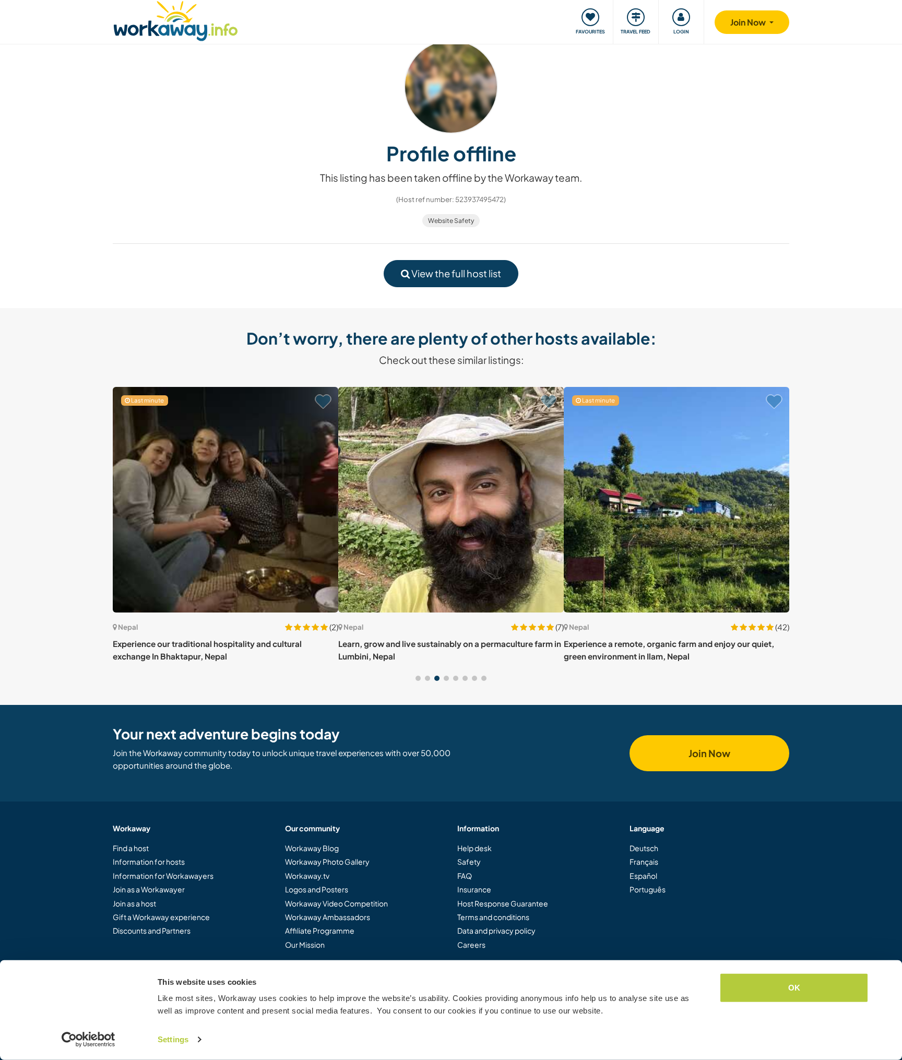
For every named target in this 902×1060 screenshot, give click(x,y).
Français (644, 861)
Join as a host (134, 903)
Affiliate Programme (319, 930)
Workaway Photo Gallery (327, 861)
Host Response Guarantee (502, 903)
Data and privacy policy (496, 930)
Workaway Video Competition (336, 903)
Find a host (131, 848)
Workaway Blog (312, 848)
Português (648, 889)
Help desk (474, 848)
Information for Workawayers (163, 875)
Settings (173, 1039)
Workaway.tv (307, 875)
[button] (418, 678)
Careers (471, 944)
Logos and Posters (316, 889)
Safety (469, 861)
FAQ (464, 875)
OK (794, 987)
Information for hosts (149, 861)
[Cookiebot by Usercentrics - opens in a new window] (88, 1039)
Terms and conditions (493, 917)
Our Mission (305, 944)
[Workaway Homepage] (176, 20)
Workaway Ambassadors (327, 917)
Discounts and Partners (152, 930)
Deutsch (644, 848)
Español (643, 875)
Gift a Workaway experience (161, 917)
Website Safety (451, 221)
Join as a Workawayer (149, 889)
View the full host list (455, 273)
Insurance (474, 889)
